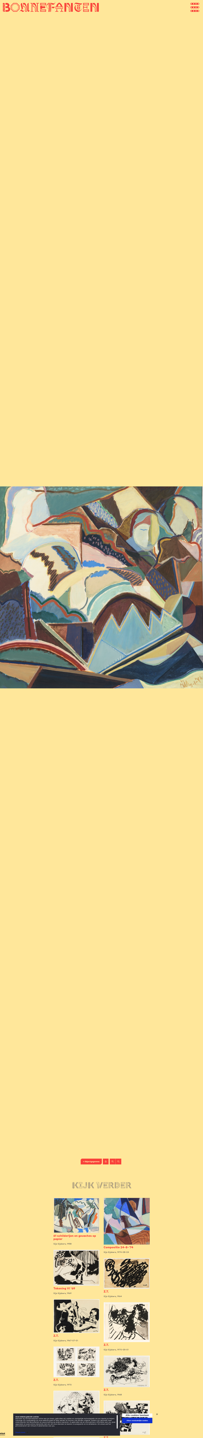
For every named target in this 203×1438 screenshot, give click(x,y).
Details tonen (20, 1432)
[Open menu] (198, 7)
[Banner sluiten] (157, 1414)
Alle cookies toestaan (137, 1415)
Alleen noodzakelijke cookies (137, 1420)
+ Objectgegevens (91, 1161)
